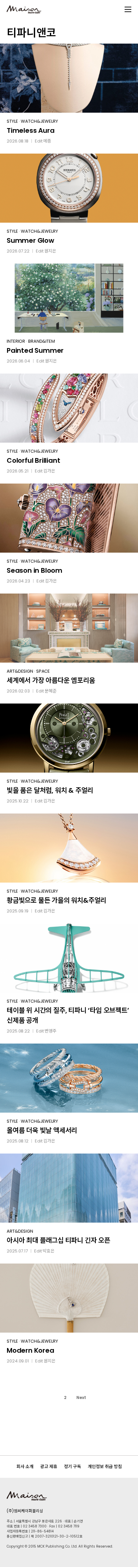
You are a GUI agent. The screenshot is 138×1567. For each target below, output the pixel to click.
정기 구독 (72, 1466)
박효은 (49, 1251)
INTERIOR (16, 341)
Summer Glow (30, 240)
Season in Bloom (34, 570)
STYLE (12, 121)
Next (81, 1397)
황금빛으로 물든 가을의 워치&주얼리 (56, 900)
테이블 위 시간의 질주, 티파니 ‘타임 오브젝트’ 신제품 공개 (68, 1015)
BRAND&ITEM (41, 341)
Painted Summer (35, 350)
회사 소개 (24, 1466)
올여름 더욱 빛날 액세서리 (42, 1130)
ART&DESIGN (20, 671)
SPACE (43, 671)
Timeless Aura (30, 130)
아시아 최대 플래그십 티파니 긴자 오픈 (58, 1240)
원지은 (50, 251)
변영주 (51, 1031)
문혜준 (51, 691)
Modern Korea (30, 1350)
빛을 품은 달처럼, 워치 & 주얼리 (50, 790)
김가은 (49, 471)
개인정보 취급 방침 (105, 1466)
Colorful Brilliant (33, 460)
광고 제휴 (48, 1466)
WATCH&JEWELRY (39, 121)
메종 (47, 141)
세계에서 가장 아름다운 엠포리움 (51, 680)
